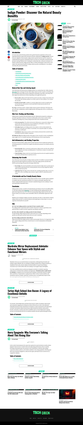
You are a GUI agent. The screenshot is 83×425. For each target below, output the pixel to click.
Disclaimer (45, 418)
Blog (22, 6)
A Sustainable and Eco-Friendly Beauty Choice (25, 81)
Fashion (37, 6)
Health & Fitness (43, 6)
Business (26, 6)
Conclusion (18, 83)
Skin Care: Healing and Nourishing (23, 75)
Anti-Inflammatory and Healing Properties (24, 77)
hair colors (14, 92)
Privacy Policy (50, 418)
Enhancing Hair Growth (21, 79)
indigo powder (21, 225)
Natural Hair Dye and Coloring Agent (23, 73)
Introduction (18, 71)
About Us (34, 418)
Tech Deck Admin (15, 20)
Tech (53, 6)
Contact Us (63, 6)
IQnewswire (14, 255)
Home (19, 6)
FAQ (17, 85)
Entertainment (32, 6)
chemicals (26, 190)
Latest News (57, 6)
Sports (49, 6)
